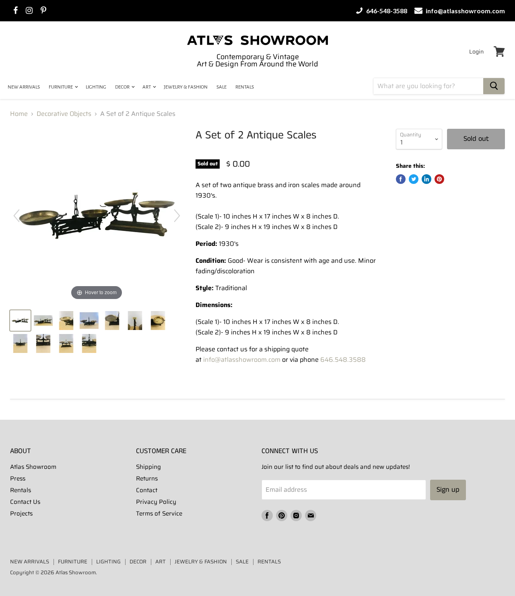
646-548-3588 (386, 10)
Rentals (20, 490)
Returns (147, 478)
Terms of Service (159, 513)
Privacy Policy (156, 502)
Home (19, 114)
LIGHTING (96, 87)
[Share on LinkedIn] (426, 179)
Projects (21, 513)
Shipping (148, 467)
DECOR (122, 87)
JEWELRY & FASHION (186, 87)
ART (147, 87)
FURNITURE (61, 87)
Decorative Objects (64, 114)
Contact (146, 490)
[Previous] (16, 215)
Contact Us (25, 502)
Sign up (448, 490)
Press (17, 478)
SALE (221, 87)
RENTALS (244, 87)
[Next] (177, 215)
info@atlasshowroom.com (464, 10)
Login (476, 51)
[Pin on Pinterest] (439, 179)
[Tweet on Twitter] (413, 179)
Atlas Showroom (33, 467)
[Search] (494, 86)
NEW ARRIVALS (24, 87)
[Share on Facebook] (401, 179)
